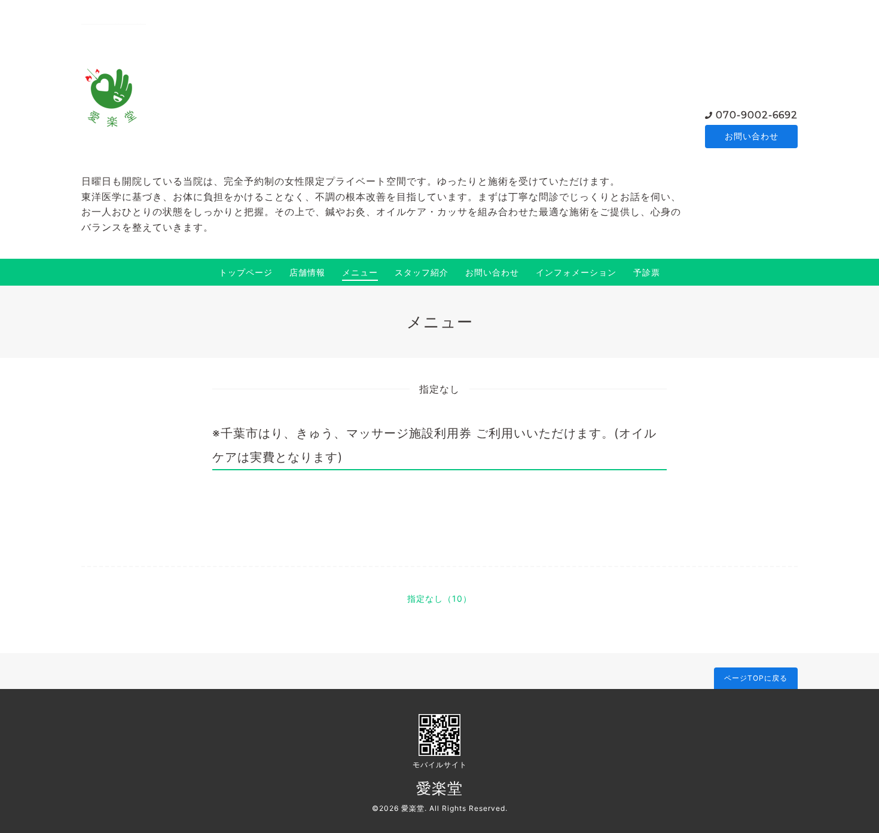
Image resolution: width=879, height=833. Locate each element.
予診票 (646, 272)
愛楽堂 (439, 788)
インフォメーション (576, 272)
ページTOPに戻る (756, 677)
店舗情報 (307, 272)
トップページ (246, 272)
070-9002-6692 (757, 115)
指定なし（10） (439, 598)
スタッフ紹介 (421, 272)
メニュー (360, 272)
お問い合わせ (752, 136)
